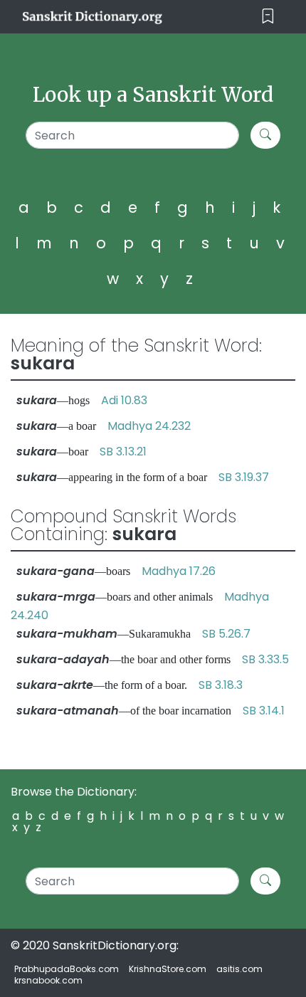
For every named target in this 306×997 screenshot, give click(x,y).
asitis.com (239, 969)
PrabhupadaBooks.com (66, 969)
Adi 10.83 (124, 400)
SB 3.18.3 (221, 685)
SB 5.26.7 (226, 634)
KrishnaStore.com (167, 969)
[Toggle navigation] (268, 16)
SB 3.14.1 (264, 710)
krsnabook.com (48, 980)
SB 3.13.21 (123, 451)
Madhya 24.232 (149, 426)
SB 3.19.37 (243, 477)
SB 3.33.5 (265, 659)
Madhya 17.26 (179, 571)
